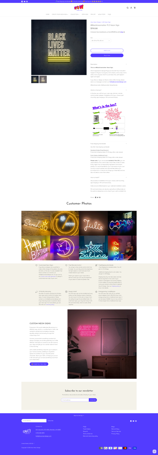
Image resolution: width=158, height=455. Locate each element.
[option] (59, 47)
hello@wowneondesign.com (118, 82)
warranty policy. (50, 304)
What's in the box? (96, 90)
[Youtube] (24, 1)
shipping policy (115, 286)
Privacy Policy (115, 433)
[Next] (84, 47)
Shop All (85, 431)
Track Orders (86, 429)
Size (92, 37)
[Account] (131, 7)
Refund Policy (115, 429)
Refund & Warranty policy (90, 436)
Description (94, 64)
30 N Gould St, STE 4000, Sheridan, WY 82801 (48, 429)
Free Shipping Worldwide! (98, 143)
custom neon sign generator (48, 276)
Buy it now (107, 55)
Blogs (113, 426)
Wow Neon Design (96, 22)
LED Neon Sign (106, 22)
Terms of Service (87, 433)
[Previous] (34, 47)
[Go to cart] (135, 7)
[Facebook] (22, 1)
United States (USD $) (27, 443)
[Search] (127, 7)
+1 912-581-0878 (40, 433)
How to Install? (95, 177)
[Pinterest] (27, 1)
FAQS (84, 426)
